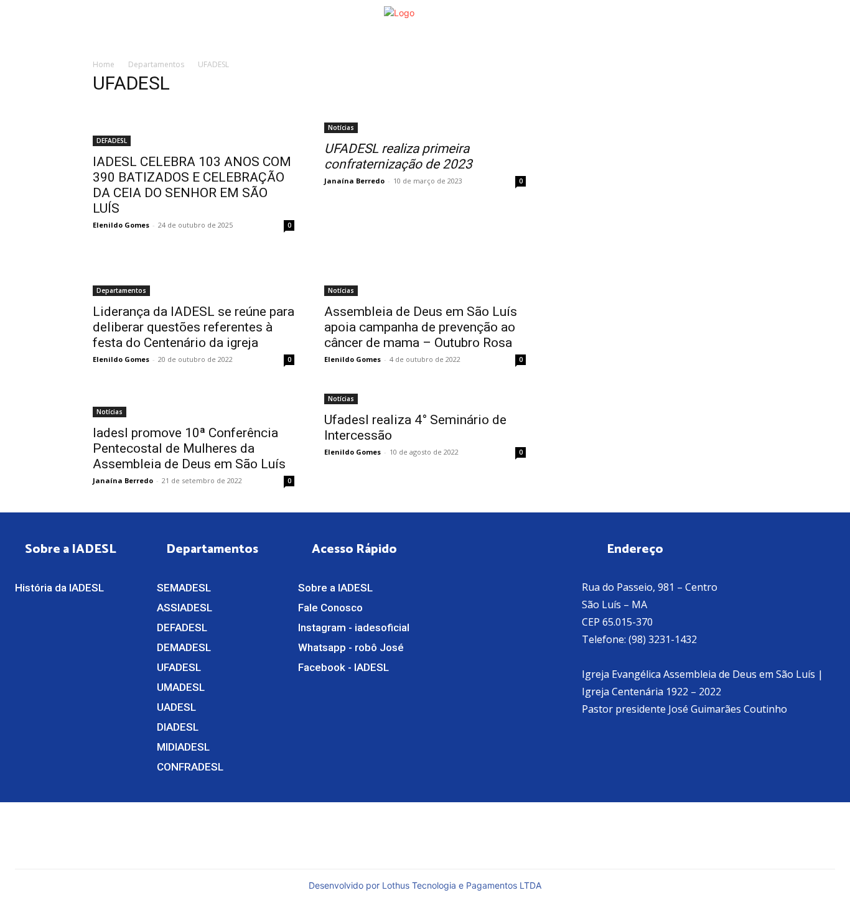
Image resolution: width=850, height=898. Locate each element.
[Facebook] (496, 834)
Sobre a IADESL (335, 587)
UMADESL (181, 687)
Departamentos (156, 64)
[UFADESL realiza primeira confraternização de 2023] (425, 120)
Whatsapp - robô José (351, 647)
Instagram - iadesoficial (353, 627)
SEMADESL (184, 587)
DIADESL (177, 727)
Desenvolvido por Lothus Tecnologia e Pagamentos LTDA (425, 885)
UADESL (176, 707)
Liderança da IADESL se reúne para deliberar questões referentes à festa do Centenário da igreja (193, 327)
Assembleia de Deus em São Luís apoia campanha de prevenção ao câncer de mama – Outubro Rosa (420, 327)
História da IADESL (59, 587)
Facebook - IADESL (343, 667)
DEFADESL (111, 140)
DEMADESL (184, 647)
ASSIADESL (184, 607)
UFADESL (179, 667)
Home (103, 64)
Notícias (341, 127)
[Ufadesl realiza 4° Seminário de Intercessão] (425, 397)
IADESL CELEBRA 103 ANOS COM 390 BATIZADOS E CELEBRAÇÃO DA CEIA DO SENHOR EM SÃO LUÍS (192, 185)
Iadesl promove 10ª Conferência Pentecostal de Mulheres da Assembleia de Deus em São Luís (189, 448)
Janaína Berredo (354, 180)
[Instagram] (519, 834)
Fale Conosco (330, 607)
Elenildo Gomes (121, 224)
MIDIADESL (183, 747)
